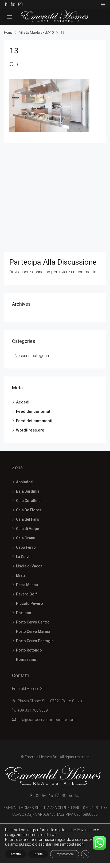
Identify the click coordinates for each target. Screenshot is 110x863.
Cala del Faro (27, 519)
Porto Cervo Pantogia (35, 641)
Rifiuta (38, 854)
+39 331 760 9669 (33, 710)
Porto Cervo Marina (33, 631)
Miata (21, 575)
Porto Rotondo (29, 650)
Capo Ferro (26, 547)
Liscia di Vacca (29, 566)
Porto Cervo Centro (33, 622)
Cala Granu (25, 538)
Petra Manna (27, 585)
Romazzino (26, 659)
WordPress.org (30, 430)
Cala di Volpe (27, 529)
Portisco (23, 613)
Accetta (15, 854)
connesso (41, 271)
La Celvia (24, 557)
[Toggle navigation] (103, 4)
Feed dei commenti (34, 420)
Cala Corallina (28, 501)
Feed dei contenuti (34, 411)
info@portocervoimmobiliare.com (47, 719)
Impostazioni (65, 854)
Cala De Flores (28, 510)
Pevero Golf (26, 594)
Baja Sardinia (28, 491)
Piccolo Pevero (29, 603)
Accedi (22, 402)
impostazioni (73, 844)
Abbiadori (24, 482)
